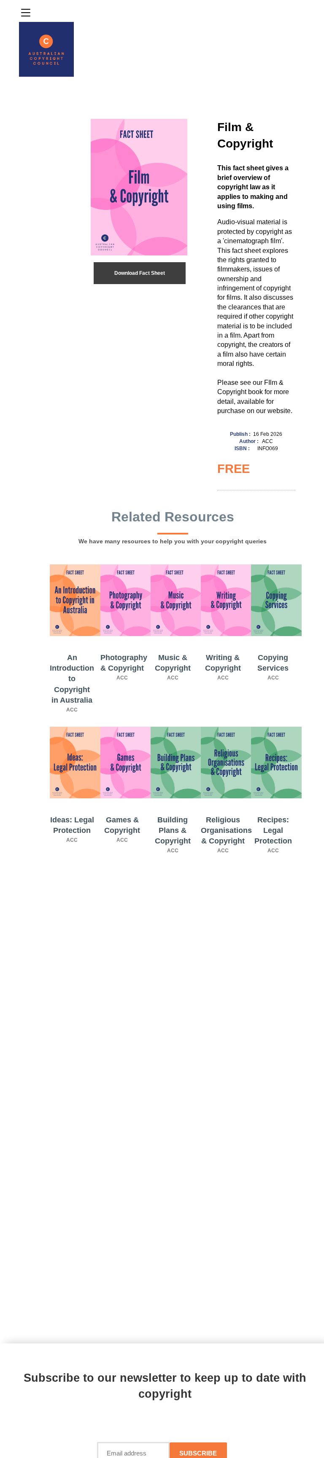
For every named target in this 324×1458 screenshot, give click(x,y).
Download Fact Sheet (139, 273)
